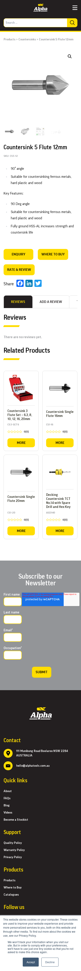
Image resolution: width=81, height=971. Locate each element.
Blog (7, 805)
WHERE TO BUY (53, 254)
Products (10, 39)
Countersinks (27, 39)
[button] (70, 56)
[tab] (18, 301)
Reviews (18, 302)
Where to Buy (13, 887)
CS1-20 (18, 517)
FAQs (7, 798)
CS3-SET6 (18, 429)
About (8, 791)
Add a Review (51, 302)
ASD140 (57, 517)
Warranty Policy (14, 850)
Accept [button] (31, 962)
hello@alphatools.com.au (33, 765)
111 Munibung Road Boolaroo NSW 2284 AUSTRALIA (42, 753)
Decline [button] (50, 962)
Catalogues (11, 894)
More (21, 443)
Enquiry (18, 254)
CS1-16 (57, 429)
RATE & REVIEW (19, 269)
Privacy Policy (13, 857)
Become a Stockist (16, 819)
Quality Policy (13, 843)
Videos (8, 812)
